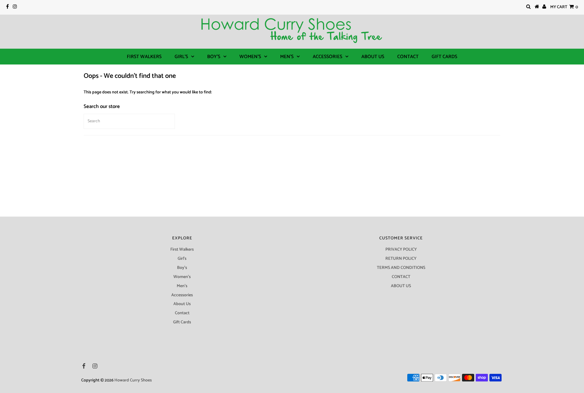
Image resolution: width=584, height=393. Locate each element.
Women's (250, 57)
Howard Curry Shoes (133, 380)
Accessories (327, 57)
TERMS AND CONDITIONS (401, 267)
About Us (372, 57)
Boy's (213, 57)
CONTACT (401, 276)
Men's (287, 57)
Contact (408, 57)
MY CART (564, 7)
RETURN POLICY (400, 258)
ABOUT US (401, 286)
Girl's (181, 57)
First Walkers (144, 57)
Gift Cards (444, 57)
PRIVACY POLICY (401, 249)
